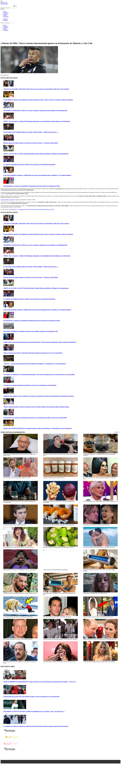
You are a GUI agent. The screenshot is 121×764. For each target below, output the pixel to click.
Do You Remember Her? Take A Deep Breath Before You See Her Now (99, 478)
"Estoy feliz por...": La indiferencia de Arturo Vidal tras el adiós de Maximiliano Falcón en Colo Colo (31, 209)
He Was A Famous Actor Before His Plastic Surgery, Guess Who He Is (20, 593)
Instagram (5, 20)
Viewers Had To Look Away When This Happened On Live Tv (98, 617)
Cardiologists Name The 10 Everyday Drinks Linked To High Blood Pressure (99, 455)
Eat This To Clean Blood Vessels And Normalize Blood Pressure (58, 547)
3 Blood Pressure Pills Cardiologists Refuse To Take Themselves (58, 525)
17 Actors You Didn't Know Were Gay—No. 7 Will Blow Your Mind (99, 547)
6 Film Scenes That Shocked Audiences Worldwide (55, 569)
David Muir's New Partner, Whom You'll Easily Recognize (57, 617)
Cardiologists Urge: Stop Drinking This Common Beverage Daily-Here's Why (59, 502)
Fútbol (4, 11)
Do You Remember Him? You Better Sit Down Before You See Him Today (19, 662)
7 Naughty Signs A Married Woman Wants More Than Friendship (99, 661)
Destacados (5, 16)
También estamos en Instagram (7, 199)
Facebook (5, 19)
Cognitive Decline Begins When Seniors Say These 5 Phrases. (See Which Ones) (19, 455)
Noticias (5, 15)
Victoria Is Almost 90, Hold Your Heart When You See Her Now (18, 547)
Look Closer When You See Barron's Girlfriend (14, 525)
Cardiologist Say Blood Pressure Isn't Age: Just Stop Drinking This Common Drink (19, 502)
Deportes (5, 14)
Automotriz (5, 12)
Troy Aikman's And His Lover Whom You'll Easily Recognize (17, 639)
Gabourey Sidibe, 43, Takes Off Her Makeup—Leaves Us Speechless (19, 569)
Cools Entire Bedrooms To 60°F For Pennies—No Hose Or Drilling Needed (99, 570)
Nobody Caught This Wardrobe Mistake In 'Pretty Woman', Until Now (60, 639)
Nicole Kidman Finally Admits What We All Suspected (96, 525)
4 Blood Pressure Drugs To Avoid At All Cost (54, 477)
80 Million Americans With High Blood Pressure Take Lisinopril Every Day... (60, 455)
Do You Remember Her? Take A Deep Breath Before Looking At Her (100, 501)
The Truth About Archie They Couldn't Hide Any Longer (16, 477)
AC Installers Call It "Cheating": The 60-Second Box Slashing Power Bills (59, 594)
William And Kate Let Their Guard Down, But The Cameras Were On (99, 639)
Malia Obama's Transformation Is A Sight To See (95, 593)
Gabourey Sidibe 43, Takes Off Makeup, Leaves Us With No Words (59, 661)
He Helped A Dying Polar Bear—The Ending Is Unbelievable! (18, 617)
